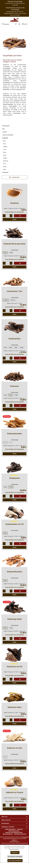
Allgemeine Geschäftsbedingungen (14, 832)
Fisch (4, 163)
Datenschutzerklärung (14, 830)
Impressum (20, 829)
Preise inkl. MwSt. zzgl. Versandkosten (14, 212)
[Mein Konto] (19, 24)
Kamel (4, 155)
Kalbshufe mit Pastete (14, 793)
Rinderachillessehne (14, 572)
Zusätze (4, 132)
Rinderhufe (14, 203)
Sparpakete (5, 172)
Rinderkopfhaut (14, 339)
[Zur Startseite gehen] (14, 20)
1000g (10, 252)
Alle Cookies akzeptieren (15, 860)
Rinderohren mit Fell (14, 667)
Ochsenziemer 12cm (14, 291)
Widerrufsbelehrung (8, 834)
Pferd (4, 143)
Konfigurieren (15, 852)
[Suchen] (16, 24)
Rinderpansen (14, 478)
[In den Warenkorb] (20, 215)
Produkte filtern (15, 177)
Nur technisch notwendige (15, 856)
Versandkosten (25, 837)
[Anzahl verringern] (4, 215)
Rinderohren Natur (14, 707)
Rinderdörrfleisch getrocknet (14, 244)
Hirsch (4, 152)
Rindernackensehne (14, 434)
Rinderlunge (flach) (14, 619)
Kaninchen (5, 161)
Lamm (4, 149)
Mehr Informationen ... (14, 849)
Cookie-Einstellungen (10, 829)
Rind (4, 141)
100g (5, 347)
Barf (3, 129)
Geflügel (5, 146)
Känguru (5, 158)
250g (10, 347)
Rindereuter (14, 386)
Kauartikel (5, 138)
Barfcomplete (5, 126)
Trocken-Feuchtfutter (7, 135)
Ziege (4, 169)
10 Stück (12, 300)
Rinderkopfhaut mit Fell (14, 524)
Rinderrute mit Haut (14, 748)
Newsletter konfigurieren (20, 834)
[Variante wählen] (20, 358)
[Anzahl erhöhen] (11, 215)
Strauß (4, 166)
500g (5, 252)
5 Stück (6, 300)
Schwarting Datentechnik (22, 843)
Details (14, 219)
